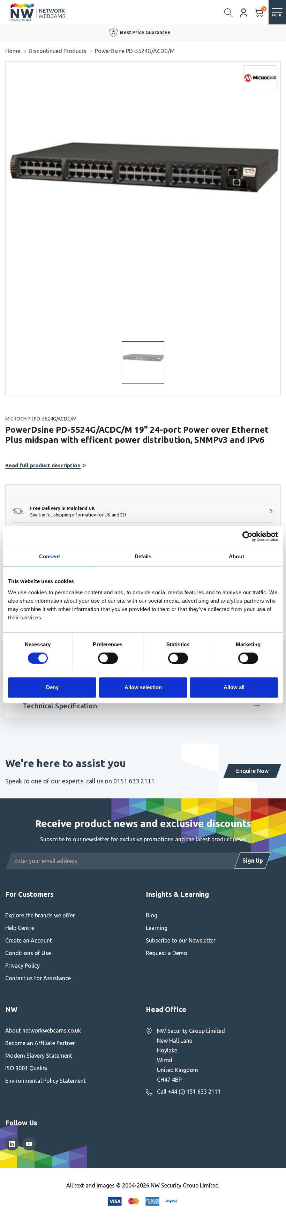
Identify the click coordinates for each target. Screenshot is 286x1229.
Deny (52, 687)
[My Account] (244, 12)
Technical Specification (60, 706)
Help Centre (19, 928)
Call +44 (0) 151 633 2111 (189, 1091)
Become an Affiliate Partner (40, 1043)
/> (8, 67)
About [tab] (236, 556)
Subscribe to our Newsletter (181, 940)
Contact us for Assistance (38, 978)
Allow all (234, 687)
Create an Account (28, 940)
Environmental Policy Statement (45, 1081)
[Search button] (228, 12)
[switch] (108, 658)
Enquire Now (252, 771)
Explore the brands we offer (40, 915)
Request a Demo (166, 953)
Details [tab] (143, 556)
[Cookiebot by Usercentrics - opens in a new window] (247, 536)
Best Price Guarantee (145, 32)
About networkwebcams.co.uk (43, 1030)
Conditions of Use (28, 953)
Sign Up (252, 860)
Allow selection (143, 687)
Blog (151, 915)
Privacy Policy (22, 965)
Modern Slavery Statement (38, 1055)
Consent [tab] (49, 556)
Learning (156, 928)
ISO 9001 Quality (26, 1068)
